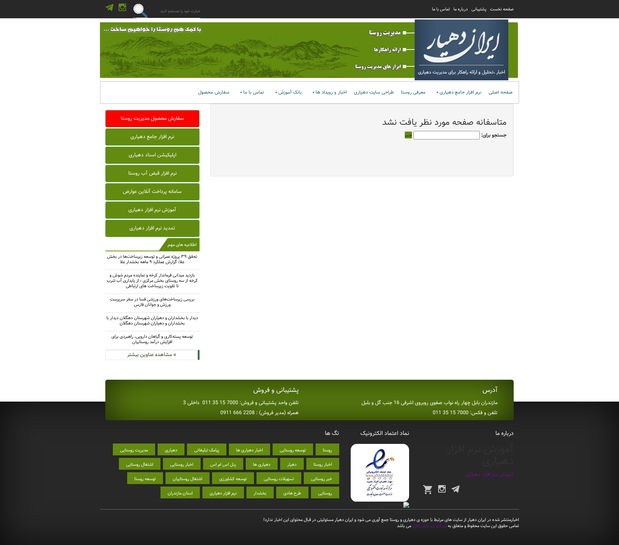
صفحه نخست (502, 9)
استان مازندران (180, 493)
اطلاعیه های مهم (182, 244)
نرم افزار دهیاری (223, 493)
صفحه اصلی (501, 92)
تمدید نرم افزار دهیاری (152, 228)
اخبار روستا (322, 464)
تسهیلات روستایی (279, 478)
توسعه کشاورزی (233, 478)
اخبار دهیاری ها (249, 450)
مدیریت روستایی (134, 450)
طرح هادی (292, 493)
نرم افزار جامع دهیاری (460, 92)
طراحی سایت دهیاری (374, 92)
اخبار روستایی (181, 464)
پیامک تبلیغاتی (206, 450)
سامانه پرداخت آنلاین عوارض (152, 191)
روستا (327, 450)
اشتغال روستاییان (187, 478)
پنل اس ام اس (223, 464)
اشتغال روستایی (139, 464)
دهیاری (171, 450)
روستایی (325, 493)
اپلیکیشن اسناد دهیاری (152, 155)
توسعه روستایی (293, 450)
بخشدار (260, 493)
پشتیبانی (478, 9)
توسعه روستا (145, 478)
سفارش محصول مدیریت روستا (152, 118)
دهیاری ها (261, 464)
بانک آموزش (290, 92)
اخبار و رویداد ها (331, 92)
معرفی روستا (413, 92)
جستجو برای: (494, 135)
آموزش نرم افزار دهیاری (152, 210)
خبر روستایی (321, 478)
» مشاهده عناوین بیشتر (151, 355)
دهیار (292, 464)
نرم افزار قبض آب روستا (152, 173)
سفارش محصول (213, 92)
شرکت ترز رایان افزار (429, 525)
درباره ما (461, 9)
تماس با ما (441, 9)
